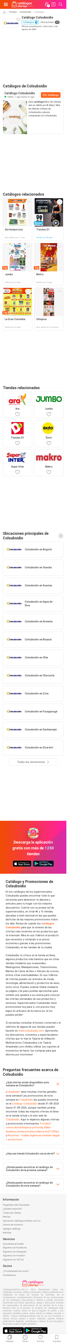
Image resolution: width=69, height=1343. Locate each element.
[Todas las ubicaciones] (61, 536)
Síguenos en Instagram (15, 1251)
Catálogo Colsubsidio (24, 1103)
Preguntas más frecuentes (16, 1205)
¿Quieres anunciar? (12, 1208)
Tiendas (12, 12)
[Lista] (53, 4)
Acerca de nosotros (13, 1224)
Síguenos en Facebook (15, 1247)
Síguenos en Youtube (14, 1255)
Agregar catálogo (12, 1228)
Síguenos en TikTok (13, 1259)
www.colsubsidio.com (31, 1030)
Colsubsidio (25, 12)
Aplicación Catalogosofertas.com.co (22, 1220)
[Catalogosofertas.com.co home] (22, 4)
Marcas (6, 1216)
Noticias (7, 1232)
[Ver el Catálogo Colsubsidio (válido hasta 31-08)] (15, 117)
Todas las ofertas (12, 1212)
